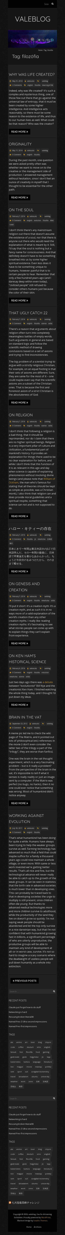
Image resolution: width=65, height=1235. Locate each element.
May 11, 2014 (17, 150)
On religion (21, 415)
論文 (11, 543)
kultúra (27, 1062)
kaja (48, 1057)
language (37, 1062)
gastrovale (15, 1057)
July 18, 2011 (17, 828)
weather (14, 1081)
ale (12, 1042)
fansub (13, 1052)
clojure (48, 1042)
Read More (18, 131)
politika (48, 1067)
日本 (38, 1081)
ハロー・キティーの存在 (30, 528)
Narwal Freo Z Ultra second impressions (28, 1021)
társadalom (23, 1076)
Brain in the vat (25, 717)
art (26, 1042)
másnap (38, 1067)
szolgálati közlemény (40, 1071)
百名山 (13, 1086)
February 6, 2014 (18, 668)
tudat (12, 224)
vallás (50, 323)
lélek (52, 220)
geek (25, 1057)
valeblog (45, 81)
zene (31, 1081)
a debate (48, 682)
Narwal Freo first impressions (23, 1026)
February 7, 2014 (18, 216)
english (30, 85)
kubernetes (15, 1062)
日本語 (49, 539)
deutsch (30, 1047)
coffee (21, 1047)
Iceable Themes (40, 1220)
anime (19, 1042)
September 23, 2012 (19, 723)
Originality (20, 144)
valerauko (30, 81)
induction (45, 672)
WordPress (45, 1217)
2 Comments (17, 85)
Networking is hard (18, 1012)
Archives (37, 1227)
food (38, 1052)
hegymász (34, 1057)
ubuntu (35, 1076)
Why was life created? (32, 74)
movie (29, 1067)
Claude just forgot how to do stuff (25, 1007)
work (23, 1081)
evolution (37, 220)
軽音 (21, 1086)
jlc (35, 539)
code (13, 1047)
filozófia (37, 85)
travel (13, 1076)
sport (19, 1071)
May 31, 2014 (17, 81)
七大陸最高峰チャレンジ (25, 1202)
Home (40, 50)
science (44, 323)
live (12, 1067)
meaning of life (47, 85)
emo (39, 1047)
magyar (20, 1067)
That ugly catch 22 (28, 312)
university (45, 1076)
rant (12, 1071)
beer (33, 1042)
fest (21, 1052)
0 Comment (16, 154)
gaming (46, 1052)
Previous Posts (25, 980)
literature (48, 1062)
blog (40, 1042)
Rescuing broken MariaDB (21, 1016)
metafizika (41, 539)
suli (26, 1071)
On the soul (21, 209)
